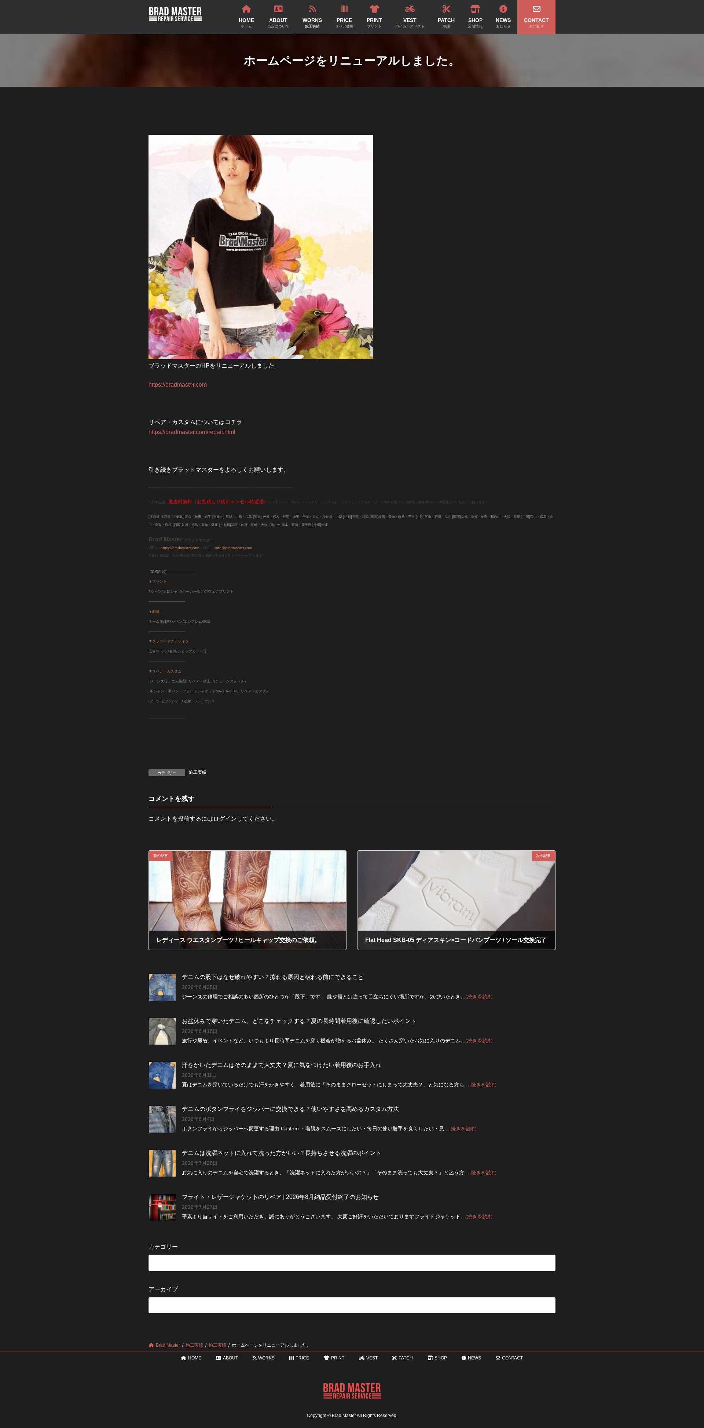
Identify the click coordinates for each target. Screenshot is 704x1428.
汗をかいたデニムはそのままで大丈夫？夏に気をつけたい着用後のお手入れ (281, 1065)
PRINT (337, 1358)
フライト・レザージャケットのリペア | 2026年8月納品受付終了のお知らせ (280, 1197)
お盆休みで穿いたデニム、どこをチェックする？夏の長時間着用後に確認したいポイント (299, 1021)
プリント (159, 581)
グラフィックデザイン (170, 641)
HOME (194, 1358)
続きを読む (480, 997)
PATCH (406, 1358)
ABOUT (230, 1358)
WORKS (266, 1358)
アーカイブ (163, 1289)
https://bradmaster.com (177, 385)
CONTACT (512, 1358)
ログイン (224, 819)
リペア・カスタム (167, 671)
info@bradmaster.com (233, 548)
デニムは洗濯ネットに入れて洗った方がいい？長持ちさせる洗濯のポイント (281, 1153)
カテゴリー (163, 1247)
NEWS (474, 1358)
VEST (372, 1358)
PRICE (302, 1358)
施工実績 (197, 772)
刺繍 (156, 612)
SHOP (440, 1358)
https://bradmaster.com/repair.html (191, 432)
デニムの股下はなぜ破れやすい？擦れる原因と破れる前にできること (273, 977)
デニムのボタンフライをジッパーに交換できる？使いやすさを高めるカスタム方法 (290, 1109)
